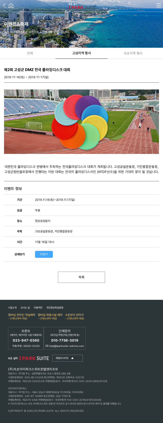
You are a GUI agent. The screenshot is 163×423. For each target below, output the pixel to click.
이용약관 (38, 307)
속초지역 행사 (133, 53)
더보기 (44, 254)
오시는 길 (25, 307)
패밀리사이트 (64, 358)
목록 (81, 277)
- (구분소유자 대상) (21, 316)
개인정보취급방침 (54, 307)
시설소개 (12, 307)
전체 (30, 53)
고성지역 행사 (81, 53)
